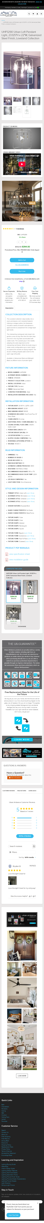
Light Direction (6, 1185)
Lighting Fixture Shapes (9, 1183)
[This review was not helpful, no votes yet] (33, 898)
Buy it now (22, 271)
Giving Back (32, 793)
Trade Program (24, 7)
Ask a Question (16, 780)
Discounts (5, 1145)
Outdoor (4, 1117)
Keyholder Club (31, 7)
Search (4, 1132)
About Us (4, 1137)
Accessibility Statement (9, 1155)
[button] (22, 948)
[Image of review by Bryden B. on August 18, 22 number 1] (12, 883)
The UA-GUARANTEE (22, 265)
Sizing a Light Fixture (8, 1187)
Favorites (4, 1123)
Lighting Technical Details (9, 1175)
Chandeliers (5, 1109)
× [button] (37, 1203)
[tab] (9, 308)
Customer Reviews (9, 793)
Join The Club (13, 1215)
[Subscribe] (40, 1204)
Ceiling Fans (5, 1119)
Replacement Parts (7, 1149)
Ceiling (4, 1113)
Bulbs (36, 7)
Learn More (30, 493)
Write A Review (25, 838)
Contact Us (5, 1135)
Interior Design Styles (8, 1171)
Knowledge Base (7, 1157)
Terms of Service (7, 1153)
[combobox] (27, 860)
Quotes (18, 7)
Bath (3, 1107)
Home (3, 20)
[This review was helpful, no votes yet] (29, 898)
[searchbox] (20, 848)
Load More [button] (22, 1078)
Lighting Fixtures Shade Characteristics (14, 1181)
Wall (3, 1115)
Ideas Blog (5, 1169)
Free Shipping (8, 7)
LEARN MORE (22, 742)
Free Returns (13, 7)
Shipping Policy (6, 1147)
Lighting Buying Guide (9, 1166)
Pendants (4, 1111)
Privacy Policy (6, 1151)
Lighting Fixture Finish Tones (10, 1179)
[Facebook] (4, 1211)
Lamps (4, 1121)
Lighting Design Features (9, 1173)
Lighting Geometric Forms (10, 1177)
